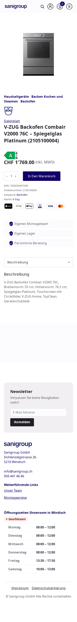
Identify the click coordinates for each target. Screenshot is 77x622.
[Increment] (15, 176)
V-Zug (16, 199)
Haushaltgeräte (16, 96)
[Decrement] (7, 176)
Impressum (20, 588)
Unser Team (13, 490)
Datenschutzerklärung (49, 588)
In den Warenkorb (41, 176)
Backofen (28, 101)
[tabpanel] (38, 287)
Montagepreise (15, 497)
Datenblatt (12, 121)
